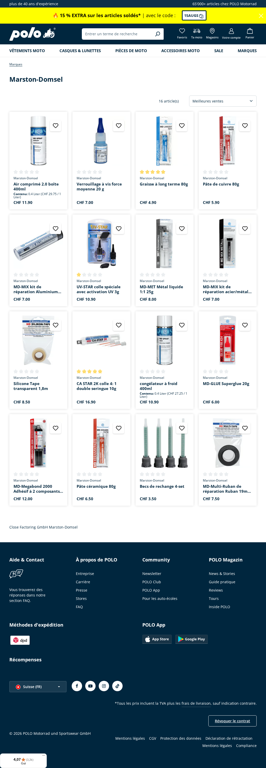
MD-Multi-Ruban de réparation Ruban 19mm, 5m (227, 489)
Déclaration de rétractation (228, 738)
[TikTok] (117, 686)
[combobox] (117, 34)
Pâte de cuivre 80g (221, 184)
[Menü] (44, 756)
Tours (214, 598)
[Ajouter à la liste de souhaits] (55, 125)
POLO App (151, 590)
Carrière (83, 581)
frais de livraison (196, 703)
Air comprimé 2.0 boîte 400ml (36, 186)
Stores (81, 598)
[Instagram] (104, 686)
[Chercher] (157, 34)
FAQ (79, 606)
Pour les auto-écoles (159, 598)
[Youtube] (90, 686)
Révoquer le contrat (232, 720)
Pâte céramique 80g (96, 486)
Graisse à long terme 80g (164, 184)
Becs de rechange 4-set (162, 486)
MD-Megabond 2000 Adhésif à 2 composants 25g (37, 489)
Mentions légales (130, 738)
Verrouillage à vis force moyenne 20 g (99, 186)
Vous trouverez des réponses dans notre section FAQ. (27, 595)
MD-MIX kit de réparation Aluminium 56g (36, 289)
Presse (81, 590)
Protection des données (180, 738)
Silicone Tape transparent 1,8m (31, 386)
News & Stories (222, 573)
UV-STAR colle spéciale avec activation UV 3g (99, 289)
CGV (152, 738)
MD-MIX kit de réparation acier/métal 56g (225, 289)
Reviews (216, 590)
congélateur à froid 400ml (158, 386)
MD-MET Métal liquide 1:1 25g (161, 289)
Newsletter (151, 573)
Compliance (246, 745)
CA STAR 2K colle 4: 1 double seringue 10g (97, 386)
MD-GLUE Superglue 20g (226, 383)
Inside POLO (219, 606)
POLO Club (151, 581)
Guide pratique (222, 581)
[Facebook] (77, 686)
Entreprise (85, 573)
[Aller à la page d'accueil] (32, 34)
